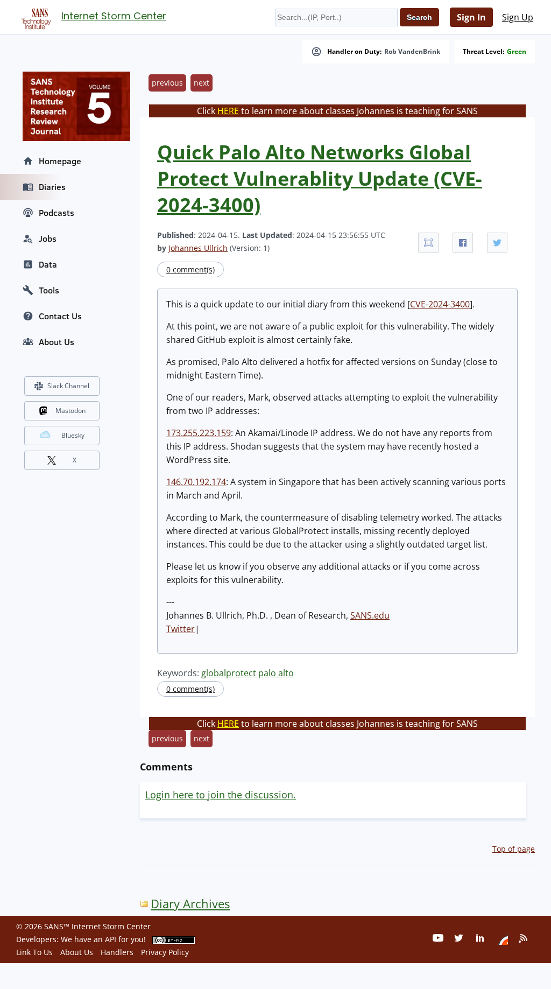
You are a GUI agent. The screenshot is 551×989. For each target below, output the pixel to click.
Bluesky (72, 435)
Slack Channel (68, 385)
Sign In (471, 17)
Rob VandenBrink (412, 51)
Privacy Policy (165, 952)
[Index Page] (34, 17)
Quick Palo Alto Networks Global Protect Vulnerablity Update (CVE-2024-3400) (319, 178)
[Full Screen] (428, 243)
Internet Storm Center (113, 16)
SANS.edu (370, 615)
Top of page (513, 849)
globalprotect (228, 673)
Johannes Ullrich (198, 248)
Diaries (52, 187)
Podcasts (56, 213)
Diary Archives (190, 903)
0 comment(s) (190, 269)
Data (48, 264)
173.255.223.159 (198, 433)
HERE (228, 111)
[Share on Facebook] (463, 243)
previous (167, 83)
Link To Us (34, 952)
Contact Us (60, 316)
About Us (56, 342)
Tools (49, 290)
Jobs (47, 238)
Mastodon (70, 410)
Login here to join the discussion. (220, 794)
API (110, 939)
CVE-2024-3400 (440, 304)
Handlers (117, 952)
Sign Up (517, 17)
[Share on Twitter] (497, 243)
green (516, 51)
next (201, 83)
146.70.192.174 (196, 482)
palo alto (276, 673)
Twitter (180, 629)
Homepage (60, 161)
